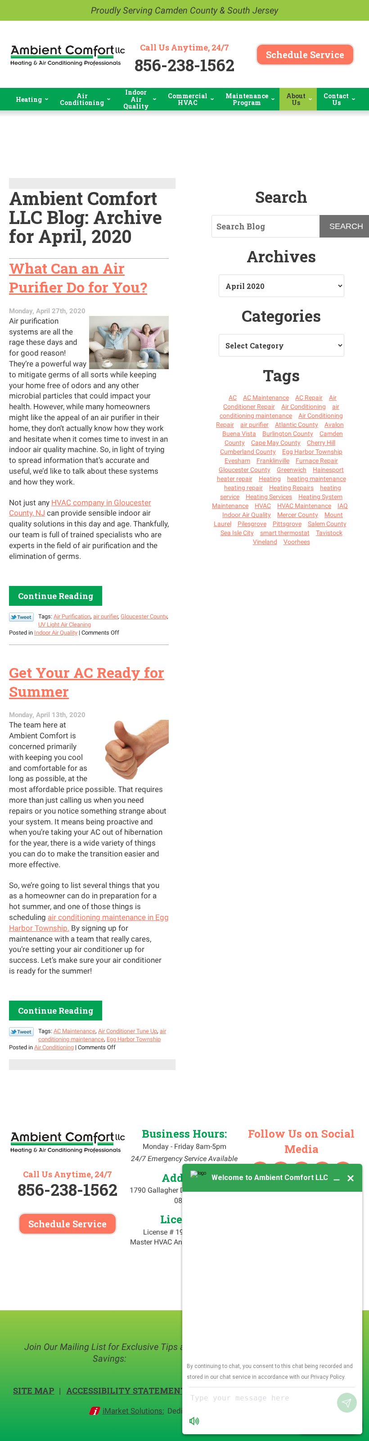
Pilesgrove (252, 523)
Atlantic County (296, 424)
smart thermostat (285, 532)
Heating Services (269, 496)
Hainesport (328, 469)
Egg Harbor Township (134, 1039)
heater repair (234, 478)
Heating (270, 478)
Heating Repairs (291, 487)
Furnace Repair (317, 460)
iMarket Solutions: (133, 1410)
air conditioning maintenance (279, 411)
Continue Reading (55, 595)
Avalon (334, 424)
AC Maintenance (74, 1031)
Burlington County (287, 433)
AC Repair (309, 397)
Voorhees (297, 541)
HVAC (263, 505)
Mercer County (297, 514)
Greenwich (291, 469)
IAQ (343, 505)
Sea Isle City (237, 532)
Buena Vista (239, 433)
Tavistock (329, 532)
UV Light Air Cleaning (64, 624)
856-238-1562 (184, 65)
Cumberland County (248, 451)
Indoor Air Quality (55, 632)
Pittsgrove (287, 523)
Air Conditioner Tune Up (127, 1031)
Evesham (237, 460)
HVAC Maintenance (304, 505)
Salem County (327, 523)
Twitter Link (21, 617)
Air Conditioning (54, 1047)
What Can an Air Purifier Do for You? (78, 277)
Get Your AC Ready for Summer (86, 682)
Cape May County (276, 442)
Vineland (265, 541)
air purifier (105, 616)
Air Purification (72, 616)
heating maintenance (316, 478)
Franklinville (272, 460)
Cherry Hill (321, 442)
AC (233, 397)
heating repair (243, 487)
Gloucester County (144, 616)
